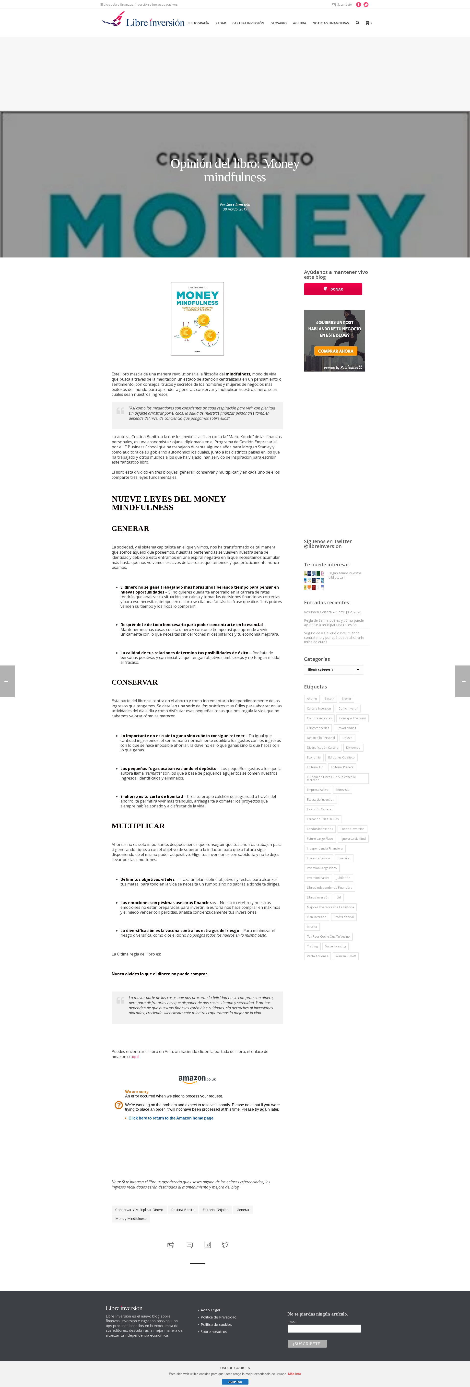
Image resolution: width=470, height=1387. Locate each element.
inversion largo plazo (322, 868)
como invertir (348, 708)
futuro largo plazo (320, 839)
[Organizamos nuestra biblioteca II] (314, 580)
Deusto (347, 738)
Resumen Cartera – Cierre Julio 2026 (332, 612)
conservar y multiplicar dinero (139, 1209)
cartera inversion (319, 708)
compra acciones (319, 718)
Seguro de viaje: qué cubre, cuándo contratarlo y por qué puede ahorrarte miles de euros (334, 637)
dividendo (353, 748)
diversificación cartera (323, 748)
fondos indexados (320, 829)
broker (346, 699)
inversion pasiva (318, 878)
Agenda (299, 23)
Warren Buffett (346, 956)
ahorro (312, 699)
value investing (335, 946)
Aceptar (235, 1382)
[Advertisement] (235, 73)
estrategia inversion (320, 799)
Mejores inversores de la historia (330, 907)
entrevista (342, 790)
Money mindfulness (130, 1218)
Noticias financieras (331, 23)
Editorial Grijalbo (216, 1209)
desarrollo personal (321, 738)
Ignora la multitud (353, 839)
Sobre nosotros (214, 1331)
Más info (294, 1374)
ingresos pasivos (318, 858)
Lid (339, 897)
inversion (344, 858)
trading (312, 946)
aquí (135, 1056)
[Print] (170, 1244)
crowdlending (346, 728)
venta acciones (317, 956)
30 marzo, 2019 (235, 209)
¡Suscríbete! (344, 4)
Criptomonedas (318, 728)
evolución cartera (319, 809)
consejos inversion (352, 718)
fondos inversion (352, 829)
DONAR (336, 289)
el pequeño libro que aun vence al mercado (331, 778)
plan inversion (316, 917)
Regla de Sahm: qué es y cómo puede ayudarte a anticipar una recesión (334, 622)
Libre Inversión (238, 204)
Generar (243, 1209)
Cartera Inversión (248, 23)
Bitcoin (329, 699)
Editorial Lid (315, 767)
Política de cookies (216, 1324)
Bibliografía (198, 23)
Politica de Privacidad (218, 1317)
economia (314, 757)
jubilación (343, 878)
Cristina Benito (183, 1209)
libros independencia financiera (329, 888)
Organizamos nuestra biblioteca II (345, 575)
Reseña (312, 927)
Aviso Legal (210, 1309)
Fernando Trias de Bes (323, 819)
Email (292, 1322)
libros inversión (318, 897)
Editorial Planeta (342, 767)
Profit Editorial (344, 917)
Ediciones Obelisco (341, 757)
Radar (220, 23)
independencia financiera (325, 848)
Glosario (278, 23)
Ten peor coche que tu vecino (328, 936)
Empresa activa (317, 790)
